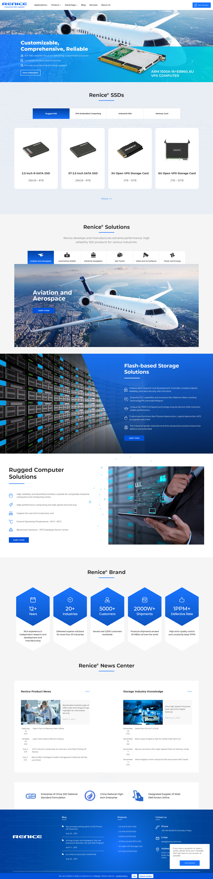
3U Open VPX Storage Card (130, 846)
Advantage (70, 5)
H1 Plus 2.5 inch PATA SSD (130, 841)
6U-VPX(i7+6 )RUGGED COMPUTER (81, 854)
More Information (30, 60)
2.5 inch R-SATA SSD (127, 826)
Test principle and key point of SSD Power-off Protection (84, 827)
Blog (83, 5)
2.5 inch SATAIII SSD (127, 831)
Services (93, 5)
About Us (105, 5)
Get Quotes (190, 863)
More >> (106, 198)
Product (55, 5)
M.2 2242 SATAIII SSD (128, 851)
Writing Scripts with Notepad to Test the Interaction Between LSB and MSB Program (85, 841)
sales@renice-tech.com (171, 842)
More (87, 691)
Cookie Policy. (122, 876)
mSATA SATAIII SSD (127, 836)
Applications (40, 5)
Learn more (43, 310)
